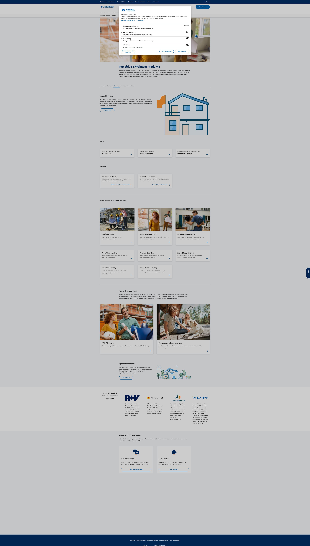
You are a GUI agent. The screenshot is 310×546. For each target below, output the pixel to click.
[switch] (187, 32)
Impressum (139, 20)
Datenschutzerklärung (127, 20)
